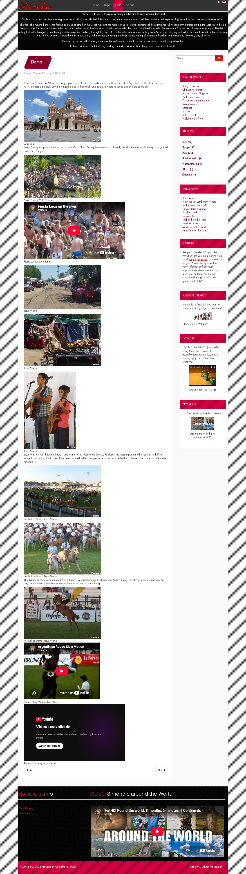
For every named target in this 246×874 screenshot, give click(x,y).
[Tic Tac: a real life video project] (202, 375)
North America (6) (192, 163)
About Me (195, 866)
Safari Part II (189, 115)
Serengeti (187, 107)
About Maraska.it (212, 866)
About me (24, 813)
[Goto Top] (224, 867)
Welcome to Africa (192, 118)
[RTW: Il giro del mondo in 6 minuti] (202, 423)
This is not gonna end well (196, 100)
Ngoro (186, 111)
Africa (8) (187, 169)
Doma (36, 62)
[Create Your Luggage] (202, 316)
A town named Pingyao (195, 93)
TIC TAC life (209, 389)
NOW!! (200, 281)
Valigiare (203, 324)
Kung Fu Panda (190, 86)
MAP (48, 83)
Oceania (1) (189, 174)
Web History (26, 808)
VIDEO (207, 437)
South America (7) (192, 158)
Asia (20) (187, 153)
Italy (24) (187, 142)
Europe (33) (188, 147)
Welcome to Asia (191, 97)
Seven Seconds (190, 104)
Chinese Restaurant (192, 89)
